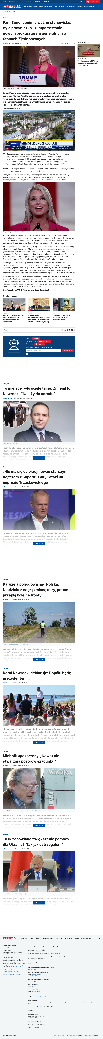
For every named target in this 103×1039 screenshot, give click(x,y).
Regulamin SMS (79, 1035)
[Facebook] (69, 43)
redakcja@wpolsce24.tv (36, 981)
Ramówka (5, 974)
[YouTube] (99, 938)
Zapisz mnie (66, 350)
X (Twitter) (10, 971)
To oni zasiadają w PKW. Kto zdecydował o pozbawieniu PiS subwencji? (88, 63)
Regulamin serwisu (71, 1035)
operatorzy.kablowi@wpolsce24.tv (39, 996)
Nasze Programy (89, 6)
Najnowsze (28, 6)
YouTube (16, 971)
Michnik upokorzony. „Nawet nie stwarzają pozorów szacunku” (31, 758)
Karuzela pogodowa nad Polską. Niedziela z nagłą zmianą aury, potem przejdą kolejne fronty (35, 589)
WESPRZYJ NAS (39, 1)
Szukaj (81, 1)
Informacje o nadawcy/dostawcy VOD (92, 1035)
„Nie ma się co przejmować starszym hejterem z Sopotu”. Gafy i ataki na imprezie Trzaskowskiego (35, 477)
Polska (35, 6)
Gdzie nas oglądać (13, 1)
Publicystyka (71, 6)
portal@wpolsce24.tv (36, 974)
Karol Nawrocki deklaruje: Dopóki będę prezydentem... (37, 676)
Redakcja (5, 1)
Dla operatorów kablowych (26, 1)
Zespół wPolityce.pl (9, 398)
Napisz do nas (18, 966)
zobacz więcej (39, 458)
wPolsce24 (6, 43)
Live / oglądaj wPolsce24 (14, 974)
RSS (55, 1035)
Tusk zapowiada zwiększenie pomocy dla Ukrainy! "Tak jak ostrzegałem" (36, 842)
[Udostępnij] (74, 43)
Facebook (5, 971)
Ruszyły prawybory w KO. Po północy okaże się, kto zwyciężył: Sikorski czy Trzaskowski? (13, 318)
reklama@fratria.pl (35, 991)
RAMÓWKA (47, 1)
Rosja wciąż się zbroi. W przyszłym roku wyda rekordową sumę (61, 317)
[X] (72, 43)
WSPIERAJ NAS (38, 1027)
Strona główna (6, 11)
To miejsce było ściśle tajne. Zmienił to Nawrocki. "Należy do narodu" (36, 391)
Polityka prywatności (61, 1035)
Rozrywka (62, 6)
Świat (41, 6)
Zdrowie (79, 6)
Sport (55, 6)
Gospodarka (48, 6)
